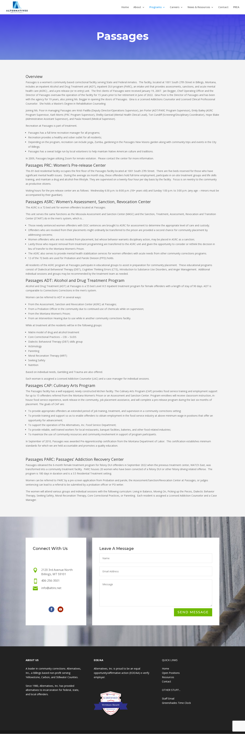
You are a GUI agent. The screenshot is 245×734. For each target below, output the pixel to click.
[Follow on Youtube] (60, 609)
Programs (155, 7)
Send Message (193, 612)
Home (125, 7)
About (137, 7)
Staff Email (168, 698)
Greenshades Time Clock (176, 703)
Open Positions (171, 673)
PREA (236, 7)
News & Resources (199, 7)
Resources (168, 677)
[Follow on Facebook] (51, 609)
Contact (223, 7)
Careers (174, 7)
